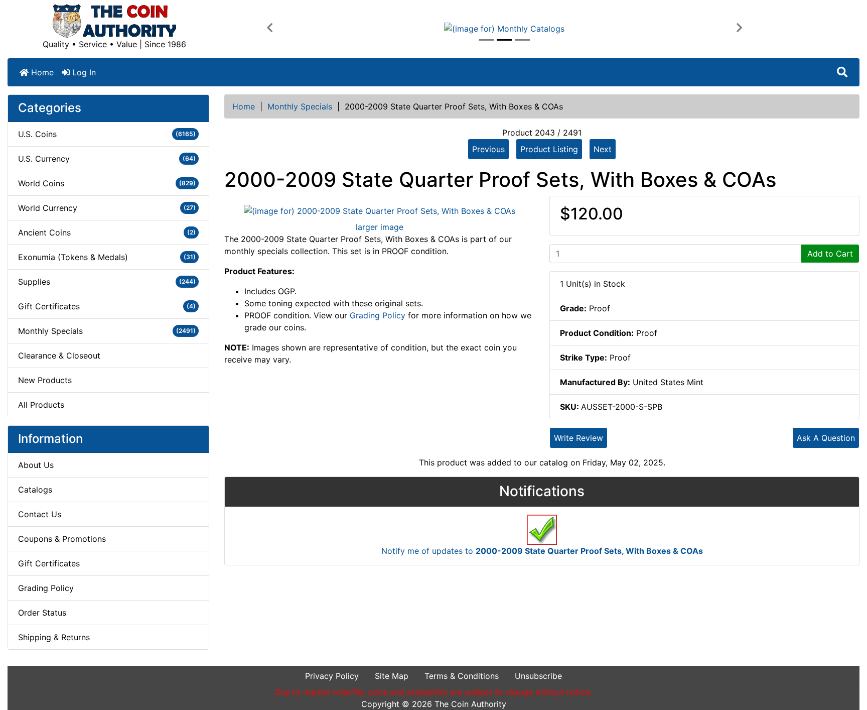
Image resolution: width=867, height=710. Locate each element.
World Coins (107, 183)
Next (603, 149)
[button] (269, 28)
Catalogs (35, 490)
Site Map (391, 676)
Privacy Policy (332, 676)
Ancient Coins (107, 232)
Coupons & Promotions (62, 539)
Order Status (42, 613)
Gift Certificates (107, 306)
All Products (41, 405)
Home (41, 72)
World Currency (107, 208)
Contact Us (39, 514)
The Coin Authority (470, 704)
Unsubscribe (538, 676)
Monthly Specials (299, 106)
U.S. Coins (107, 134)
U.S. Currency (107, 159)
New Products (45, 380)
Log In (83, 72)
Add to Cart (830, 254)
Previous (488, 149)
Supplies (107, 282)
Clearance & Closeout (59, 355)
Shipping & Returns (54, 637)
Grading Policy (46, 588)
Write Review (578, 438)
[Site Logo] (114, 21)
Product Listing (549, 149)
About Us (36, 465)
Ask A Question (826, 438)
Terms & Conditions (461, 676)
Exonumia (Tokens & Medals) (107, 257)
